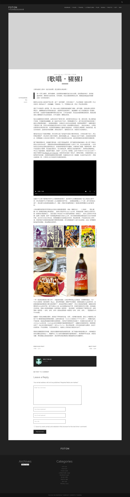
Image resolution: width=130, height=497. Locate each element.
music (103, 7)
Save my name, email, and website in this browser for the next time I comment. (61, 426)
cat (115, 7)
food (74, 7)
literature (90, 7)
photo (109, 7)
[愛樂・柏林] (92, 348)
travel (80, 7)
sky (120, 7)
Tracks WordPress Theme (57, 495)
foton (67, 74)
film (97, 7)
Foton (12, 7)
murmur (67, 7)
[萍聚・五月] (37, 348)
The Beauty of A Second (50, 153)
